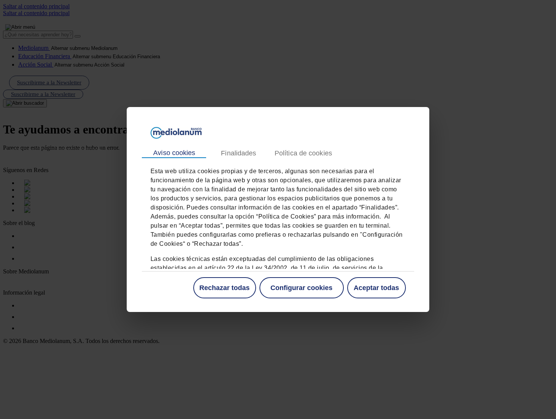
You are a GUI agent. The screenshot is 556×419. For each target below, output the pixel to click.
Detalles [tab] (238, 153)
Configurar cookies (301, 288)
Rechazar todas (224, 288)
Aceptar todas (376, 288)
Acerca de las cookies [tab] (303, 153)
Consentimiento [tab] (174, 153)
